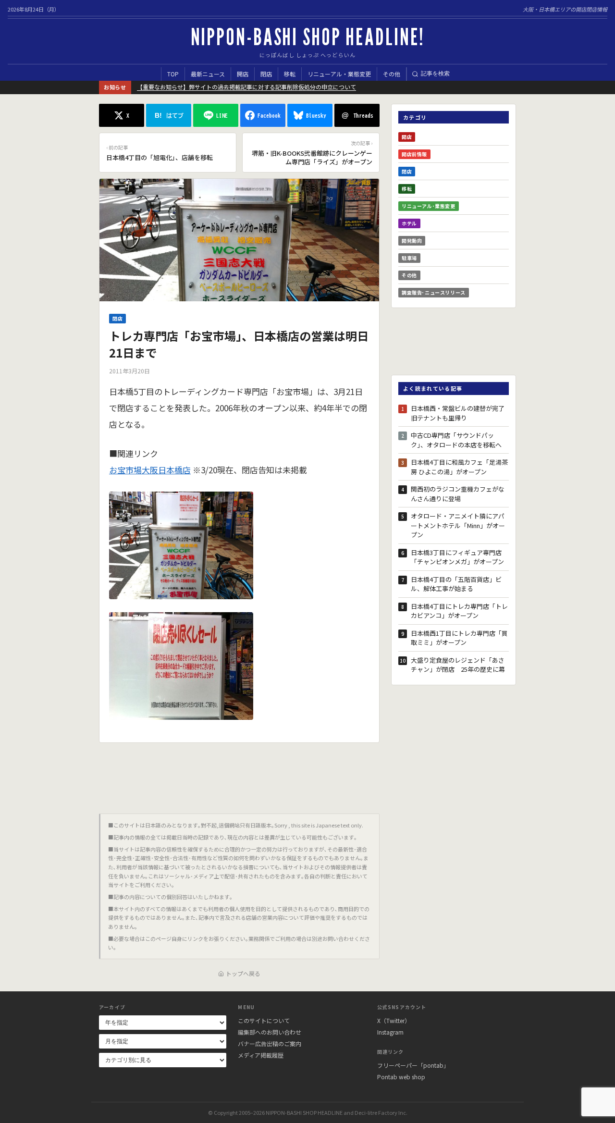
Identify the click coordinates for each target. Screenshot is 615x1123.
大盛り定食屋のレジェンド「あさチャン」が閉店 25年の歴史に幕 (458, 664)
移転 (289, 74)
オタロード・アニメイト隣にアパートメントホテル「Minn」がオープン (458, 525)
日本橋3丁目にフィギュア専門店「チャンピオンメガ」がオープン (457, 557)
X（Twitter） (393, 1020)
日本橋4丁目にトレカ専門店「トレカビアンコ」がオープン (459, 611)
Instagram (390, 1032)
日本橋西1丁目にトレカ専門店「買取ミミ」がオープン (459, 638)
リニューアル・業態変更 (339, 74)
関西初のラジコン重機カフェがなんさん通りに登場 (457, 493)
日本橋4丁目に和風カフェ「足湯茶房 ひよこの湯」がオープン (459, 466)
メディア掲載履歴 (260, 1055)
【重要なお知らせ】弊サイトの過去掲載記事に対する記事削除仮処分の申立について (246, 87)
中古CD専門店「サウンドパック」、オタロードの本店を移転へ (456, 440)
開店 (242, 74)
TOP (173, 74)
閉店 (266, 74)
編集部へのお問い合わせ (269, 1032)
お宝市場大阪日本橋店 (150, 470)
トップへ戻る (243, 973)
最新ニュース (208, 74)
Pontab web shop (401, 1077)
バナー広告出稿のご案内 (269, 1043)
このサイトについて (264, 1020)
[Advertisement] (239, 775)
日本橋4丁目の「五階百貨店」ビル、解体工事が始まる (456, 584)
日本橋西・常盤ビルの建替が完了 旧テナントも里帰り (460, 413)
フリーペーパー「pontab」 (413, 1065)
